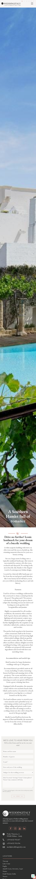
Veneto (5, 876)
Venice (5, 871)
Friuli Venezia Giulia (9, 874)
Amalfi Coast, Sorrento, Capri (13, 869)
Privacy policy (6, 791)
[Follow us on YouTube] (19, 828)
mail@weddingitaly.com (16, 847)
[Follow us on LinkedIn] (24, 828)
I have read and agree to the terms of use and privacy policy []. (18, 791)
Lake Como (6, 864)
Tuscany (5, 861)
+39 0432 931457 (13, 840)
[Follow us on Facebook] (10, 828)
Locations (7, 856)
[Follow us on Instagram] (15, 828)
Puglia (5, 866)
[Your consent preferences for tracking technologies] (33, 876)
